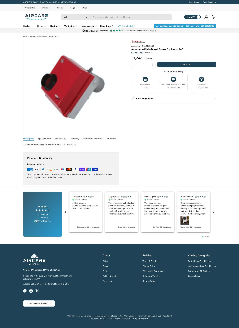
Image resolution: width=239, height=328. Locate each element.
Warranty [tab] (74, 138)
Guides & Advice (110, 276)
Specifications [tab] (44, 138)
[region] (139, 212)
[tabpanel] (71, 144)
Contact (106, 271)
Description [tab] (28, 138)
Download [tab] (111, 138)
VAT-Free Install (125, 26)
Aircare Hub (30, 8)
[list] (71, 88)
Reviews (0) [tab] (60, 138)
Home (25, 36)
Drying (40, 26)
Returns (60, 8)
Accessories (87, 26)
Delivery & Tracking (151, 276)
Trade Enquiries (209, 2)
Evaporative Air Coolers (199, 271)
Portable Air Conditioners (199, 261)
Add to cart (186, 64)
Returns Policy (148, 281)
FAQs (72, 8)
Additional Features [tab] (92, 138)
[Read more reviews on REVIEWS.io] (42, 221)
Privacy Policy (148, 266)
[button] (214, 17)
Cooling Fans (194, 276)
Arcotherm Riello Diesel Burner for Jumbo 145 (44, 36)
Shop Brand (105, 26)
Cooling (27, 26)
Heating (54, 26)
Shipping (46, 8)
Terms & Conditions (151, 261)
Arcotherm (135, 46)
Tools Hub (107, 281)
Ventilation (69, 26)
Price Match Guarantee (152, 271)
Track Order (194, 2)
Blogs (84, 8)
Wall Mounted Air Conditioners (202, 266)
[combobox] (116, 17)
